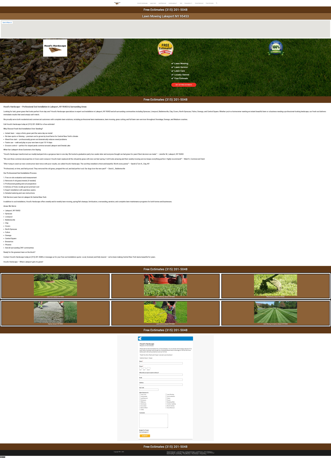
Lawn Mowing (180, 451)
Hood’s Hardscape (171, 451)
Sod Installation (195, 453)
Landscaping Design (190, 451)
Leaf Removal (199, 451)
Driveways (178, 453)
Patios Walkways (208, 451)
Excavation (202, 453)
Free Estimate (195, 454)
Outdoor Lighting (171, 453)
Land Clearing (210, 453)
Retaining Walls (186, 453)
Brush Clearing (170, 454)
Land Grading (178, 454)
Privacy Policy (203, 454)
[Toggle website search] (217, 3)
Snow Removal (186, 454)
